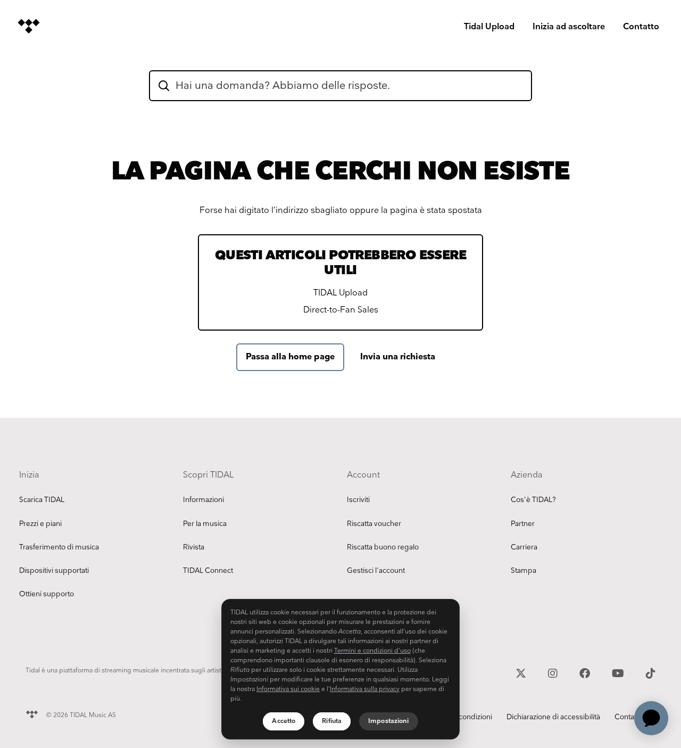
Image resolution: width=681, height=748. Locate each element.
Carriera (524, 547)
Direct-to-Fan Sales (340, 310)
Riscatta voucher (374, 524)
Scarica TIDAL (41, 500)
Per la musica (205, 524)
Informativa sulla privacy (365, 689)
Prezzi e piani (40, 524)
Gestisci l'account (376, 570)
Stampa (523, 570)
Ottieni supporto (46, 594)
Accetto (283, 721)
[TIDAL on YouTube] (619, 672)
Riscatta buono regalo (383, 547)
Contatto (641, 27)
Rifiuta (332, 721)
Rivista (193, 547)
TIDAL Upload (340, 293)
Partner (523, 524)
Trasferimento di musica (59, 547)
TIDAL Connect (208, 570)
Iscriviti (358, 500)
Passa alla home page (290, 357)
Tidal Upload (489, 27)
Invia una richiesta (397, 357)
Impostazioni (388, 721)
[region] (340, 669)
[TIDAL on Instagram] (554, 672)
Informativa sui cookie (288, 689)
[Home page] (29, 26)
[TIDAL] (32, 713)
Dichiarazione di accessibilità (553, 717)
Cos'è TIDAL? (533, 500)
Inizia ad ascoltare (569, 27)
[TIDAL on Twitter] (522, 672)
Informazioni (203, 500)
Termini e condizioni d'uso (372, 651)
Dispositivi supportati (54, 570)
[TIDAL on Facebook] (586, 672)
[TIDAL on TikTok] (650, 672)
